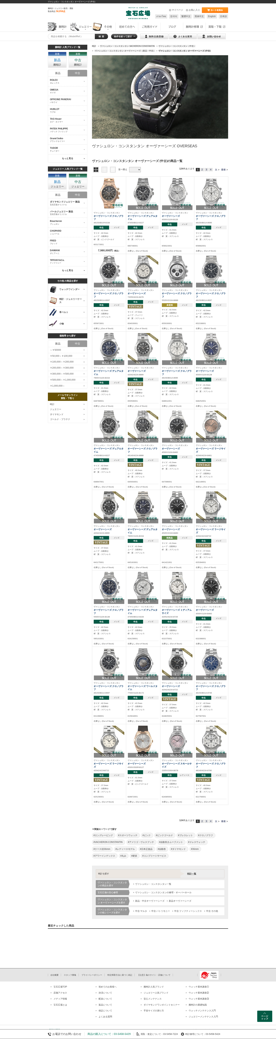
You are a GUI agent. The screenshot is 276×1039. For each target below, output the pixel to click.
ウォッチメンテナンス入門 (202, 1010)
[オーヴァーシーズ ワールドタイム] (143, 663)
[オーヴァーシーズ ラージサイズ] (211, 425)
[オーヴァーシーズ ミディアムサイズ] (177, 587)
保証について (105, 1010)
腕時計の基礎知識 (198, 1004)
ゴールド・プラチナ (60, 419)
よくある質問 (105, 1016)
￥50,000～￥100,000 (61, 356)
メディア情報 (60, 998)
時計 (52, 404)
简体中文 (199, 16)
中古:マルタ (141, 911)
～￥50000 (55, 350)
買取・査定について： (152, 1034)
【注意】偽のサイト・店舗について (153, 975)
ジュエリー (55, 409)
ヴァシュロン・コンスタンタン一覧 (153, 884)
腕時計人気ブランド (154, 986)
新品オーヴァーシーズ (180, 901)
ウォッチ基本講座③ (199, 998)
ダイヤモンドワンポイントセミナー (162, 1004)
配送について (105, 998)
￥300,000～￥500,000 (62, 374)
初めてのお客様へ (108, 986)
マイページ (177, 10)
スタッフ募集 (70, 975)
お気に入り (194, 10)
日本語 (223, 16)
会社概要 (54, 975)
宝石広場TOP (60, 986)
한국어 (173, 16)
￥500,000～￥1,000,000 (62, 380)
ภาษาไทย (161, 16)
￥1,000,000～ (57, 386)
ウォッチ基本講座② (199, 992)
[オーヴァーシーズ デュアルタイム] (143, 193)
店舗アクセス (60, 992)
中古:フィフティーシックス (188, 911)
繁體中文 (185, 16)
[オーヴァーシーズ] (177, 193)
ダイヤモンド (56, 414)
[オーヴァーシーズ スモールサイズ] (177, 741)
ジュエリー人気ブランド (156, 992)
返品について (105, 1004)
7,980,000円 (109, 250)
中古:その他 (212, 911)
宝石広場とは (60, 1004)
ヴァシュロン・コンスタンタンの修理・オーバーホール (163, 892)
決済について (105, 992)
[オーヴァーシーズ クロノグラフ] (109, 193)
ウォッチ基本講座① (199, 986)
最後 (223, 169)
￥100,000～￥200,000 (62, 361)
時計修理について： (195, 1034)
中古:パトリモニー (160, 911)
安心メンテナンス (153, 998)
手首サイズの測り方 (154, 1010)
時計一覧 (191, 873)
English (212, 16)
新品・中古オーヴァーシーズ (149, 901)
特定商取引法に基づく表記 (119, 975)
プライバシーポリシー (91, 975)
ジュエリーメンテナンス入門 (203, 1016)
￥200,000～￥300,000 (62, 367)
